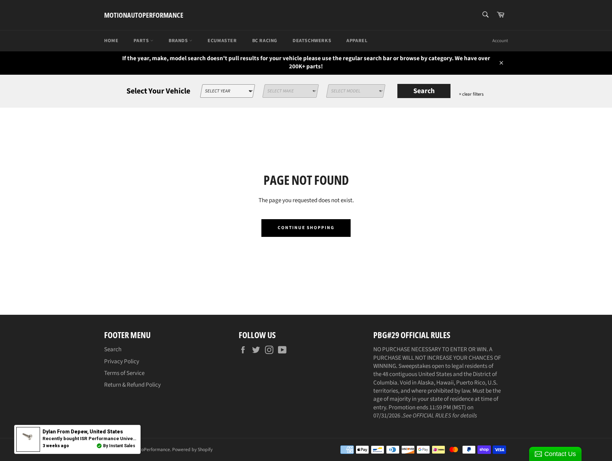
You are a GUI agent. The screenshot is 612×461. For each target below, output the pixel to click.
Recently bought (117, 438)
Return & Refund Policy (132, 385)
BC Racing (264, 40)
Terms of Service (124, 373)
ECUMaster (222, 40)
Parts (142, 40)
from (82, 431)
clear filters (471, 94)
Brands (179, 40)
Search (424, 91)
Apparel (356, 40)
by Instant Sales (119, 445)
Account (500, 41)
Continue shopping (306, 227)
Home (111, 40)
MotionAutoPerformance (143, 15)
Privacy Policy (121, 361)
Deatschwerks (312, 40)
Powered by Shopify (192, 449)
